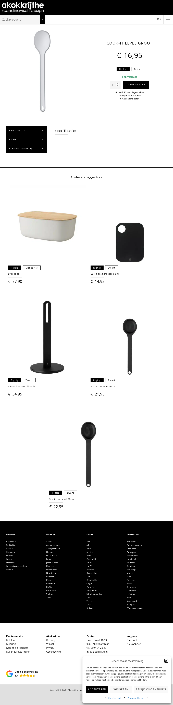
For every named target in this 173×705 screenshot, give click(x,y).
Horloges (131, 562)
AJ (87, 545)
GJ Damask (51, 555)
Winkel (50, 643)
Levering (11, 643)
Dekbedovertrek (134, 545)
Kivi (88, 576)
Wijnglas (131, 604)
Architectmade (53, 545)
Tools (89, 604)
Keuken (9, 555)
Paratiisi (90, 587)
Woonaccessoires (135, 608)
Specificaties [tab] (17, 130)
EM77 (89, 566)
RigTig (49, 587)
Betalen (10, 640)
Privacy (50, 647)
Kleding (50, 640)
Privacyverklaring (136, 698)
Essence (90, 569)
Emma (89, 562)
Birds (88, 555)
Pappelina (51, 576)
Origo (89, 583)
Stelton (49, 594)
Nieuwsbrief (134, 643)
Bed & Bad (11, 545)
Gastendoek (132, 555)
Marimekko (51, 569)
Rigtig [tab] (13, 139)
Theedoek (131, 590)
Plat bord (131, 580)
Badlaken (131, 541)
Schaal (130, 583)
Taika (89, 597)
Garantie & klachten (17, 647)
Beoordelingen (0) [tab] (20, 149)
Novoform (51, 573)
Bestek (9, 548)
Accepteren (97, 689)
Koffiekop (131, 569)
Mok (129, 576)
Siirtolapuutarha (94, 594)
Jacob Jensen (52, 562)
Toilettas (131, 594)
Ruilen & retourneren (18, 651)
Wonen (9, 569)
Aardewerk (11, 541)
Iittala (49, 559)
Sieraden (10, 562)
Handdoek (131, 559)
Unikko (89, 608)
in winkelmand (136, 84)
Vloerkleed (132, 601)
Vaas (129, 597)
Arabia (49, 541)
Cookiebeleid (114, 698)
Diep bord (131, 548)
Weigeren (121, 689)
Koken (9, 559)
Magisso (50, 566)
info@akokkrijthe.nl (97, 651)
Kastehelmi (91, 573)
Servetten (131, 587)
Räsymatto (91, 590)
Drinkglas (131, 552)
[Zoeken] (42, 19)
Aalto (88, 548)
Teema (89, 601)
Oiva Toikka (91, 580)
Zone (48, 597)
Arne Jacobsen (53, 548)
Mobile (130, 573)
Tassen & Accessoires (16, 566)
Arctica (89, 552)
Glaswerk (10, 552)
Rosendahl (51, 590)
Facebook (132, 640)
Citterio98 (91, 559)
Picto (48, 580)
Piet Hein (50, 583)
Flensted (50, 552)
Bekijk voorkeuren (151, 689)
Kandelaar (131, 566)
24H (88, 541)
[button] (166, 661)
